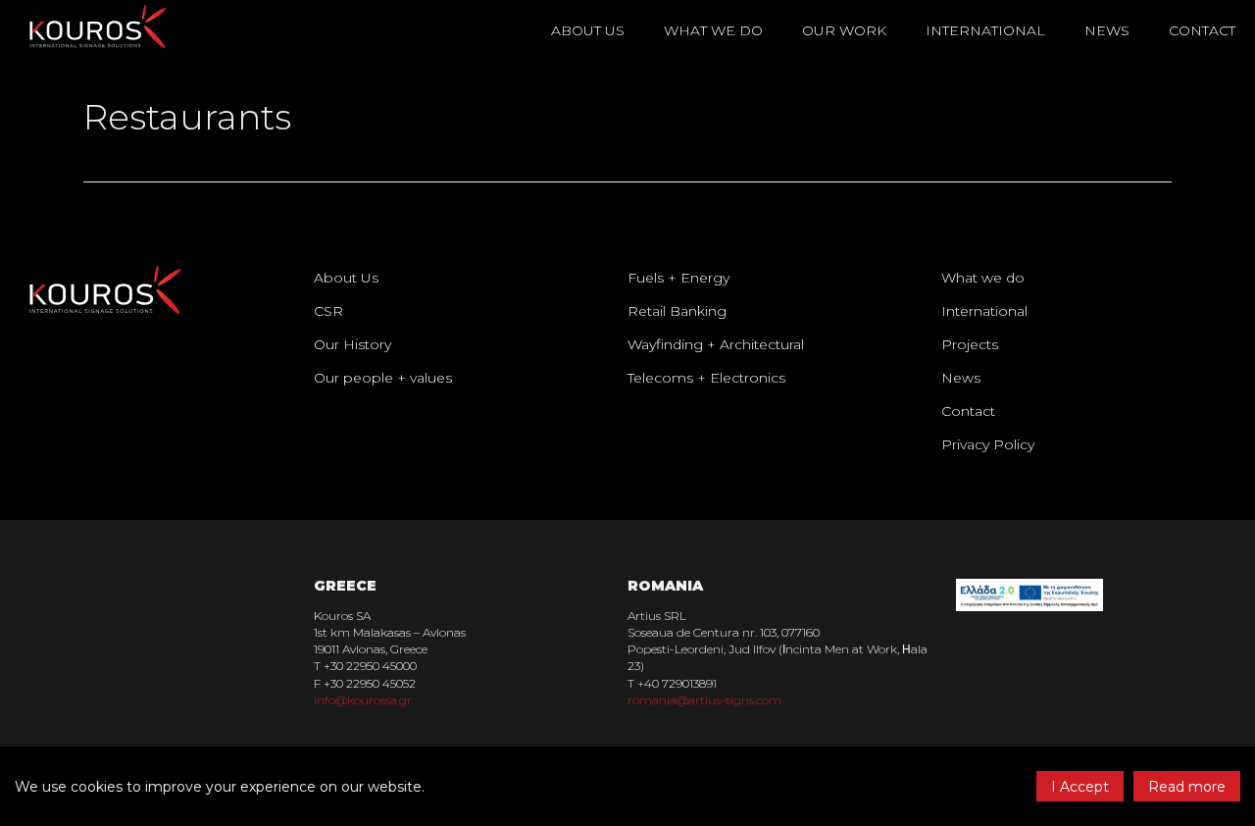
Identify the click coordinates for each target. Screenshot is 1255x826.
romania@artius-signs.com (704, 700)
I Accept (1080, 787)
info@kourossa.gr (363, 700)
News (1107, 30)
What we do (983, 277)
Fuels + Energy (678, 277)
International (985, 30)
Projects (969, 344)
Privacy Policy (987, 444)
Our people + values (383, 378)
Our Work (844, 30)
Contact (1202, 30)
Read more (1187, 787)
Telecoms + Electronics (706, 378)
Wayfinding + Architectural (716, 344)
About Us (346, 277)
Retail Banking (677, 311)
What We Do (713, 30)
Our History (352, 344)
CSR (328, 311)
